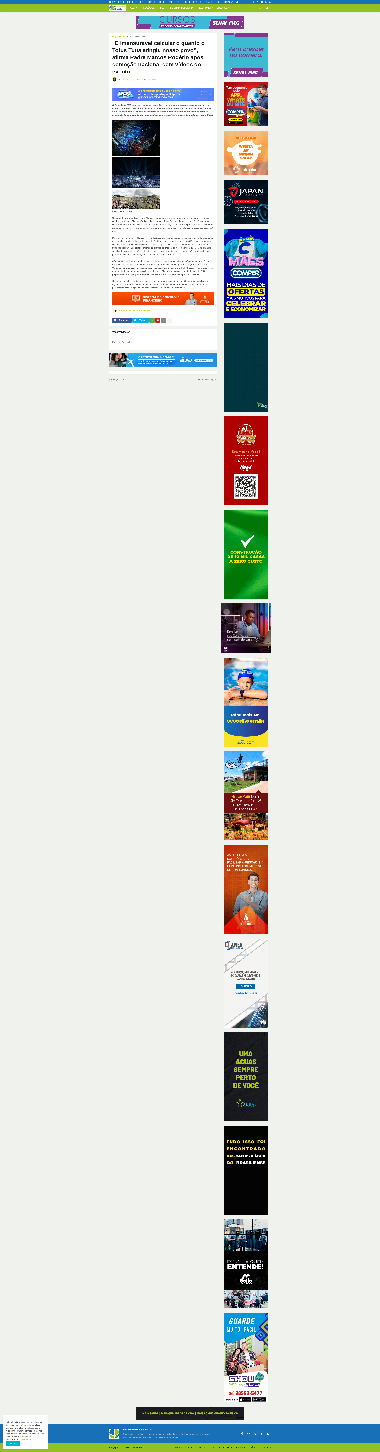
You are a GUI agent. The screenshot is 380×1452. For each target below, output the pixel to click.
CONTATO (201, 1447)
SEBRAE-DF (151, 2)
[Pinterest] (157, 320)
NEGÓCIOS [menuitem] (148, 8)
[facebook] (242, 1433)
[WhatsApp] (152, 320)
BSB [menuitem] (162, 8)
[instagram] (257, 2)
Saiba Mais (26, 1439)
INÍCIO (178, 1447)
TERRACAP (228, 2)
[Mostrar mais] (169, 320)
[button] (260, 8)
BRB (218, 2)
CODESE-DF (174, 2)
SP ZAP (267, 1447)
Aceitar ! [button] (13, 1443)
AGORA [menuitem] (133, 8)
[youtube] (262, 2)
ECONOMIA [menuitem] (205, 8)
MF (237, 2)
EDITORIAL (241, 1447)
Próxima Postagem (207, 379)
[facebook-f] (253, 2)
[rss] (270, 2)
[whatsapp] (266, 2)
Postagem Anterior (119, 379)
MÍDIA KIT (255, 1447)
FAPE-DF (131, 2)
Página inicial (118, 37)
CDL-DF (162, 2)
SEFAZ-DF (209, 2)
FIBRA (140, 2)
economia (146, 311)
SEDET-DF (197, 2)
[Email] (163, 320)
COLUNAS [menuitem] (222, 8)
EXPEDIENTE (225, 1447)
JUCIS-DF (186, 2)
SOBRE (188, 1447)
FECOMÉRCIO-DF (116, 2)
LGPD (212, 1447)
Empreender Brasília (136, 1447)
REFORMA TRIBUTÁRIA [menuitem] (181, 8)
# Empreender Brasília (137, 37)
